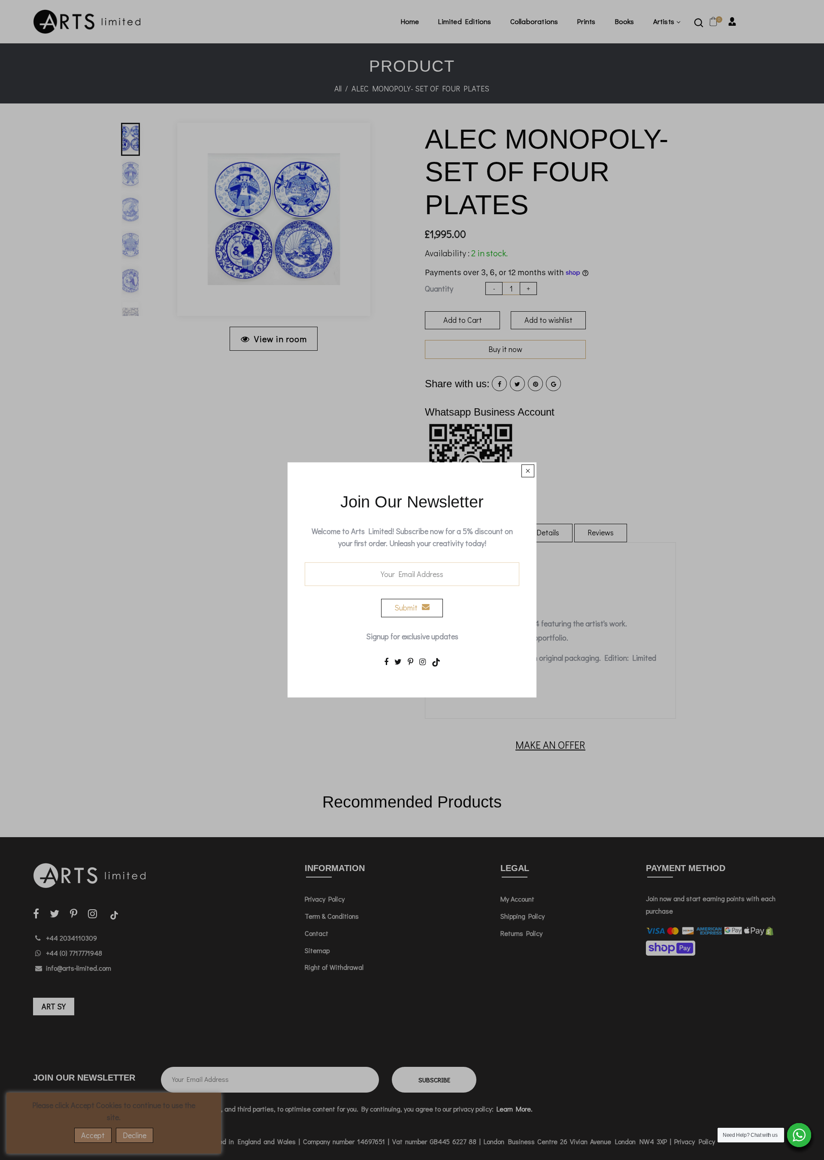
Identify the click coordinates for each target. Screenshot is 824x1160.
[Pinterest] (410, 661)
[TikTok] (436, 661)
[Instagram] (422, 661)
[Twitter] (398, 661)
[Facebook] (386, 661)
